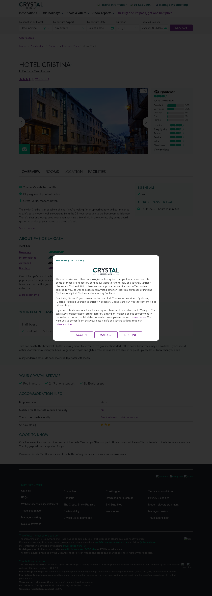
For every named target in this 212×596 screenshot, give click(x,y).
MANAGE (106, 335)
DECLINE (130, 335)
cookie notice (138, 317)
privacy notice (64, 324)
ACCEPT (81, 335)
